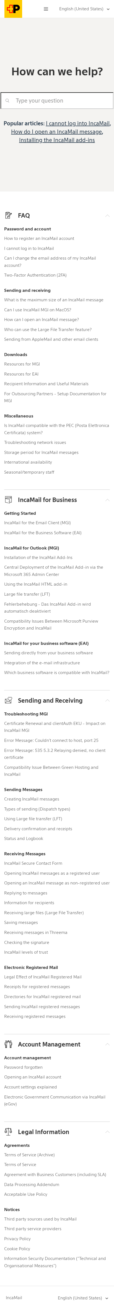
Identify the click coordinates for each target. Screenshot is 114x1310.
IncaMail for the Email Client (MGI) (37, 522)
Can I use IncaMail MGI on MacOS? (37, 309)
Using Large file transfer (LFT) (33, 818)
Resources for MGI (22, 364)
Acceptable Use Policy (25, 1194)
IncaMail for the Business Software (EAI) (43, 532)
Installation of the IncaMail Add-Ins (38, 557)
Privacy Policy (17, 1238)
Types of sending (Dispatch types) (37, 809)
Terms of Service (20, 1164)
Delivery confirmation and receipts (38, 828)
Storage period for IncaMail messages (41, 452)
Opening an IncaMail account (32, 1077)
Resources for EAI (21, 374)
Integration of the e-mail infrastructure (42, 662)
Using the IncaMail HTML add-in (35, 584)
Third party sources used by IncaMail (40, 1219)
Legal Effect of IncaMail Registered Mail (43, 977)
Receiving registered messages (35, 1016)
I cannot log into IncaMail (78, 123)
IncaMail (14, 1297)
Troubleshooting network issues (35, 442)
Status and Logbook (23, 838)
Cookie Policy (17, 1248)
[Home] (15, 9)
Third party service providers (32, 1228)
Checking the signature (26, 942)
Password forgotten (23, 1067)
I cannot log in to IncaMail (29, 248)
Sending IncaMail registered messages (42, 1006)
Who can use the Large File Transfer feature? (48, 329)
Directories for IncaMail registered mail (42, 996)
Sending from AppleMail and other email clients (51, 339)
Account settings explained (30, 1087)
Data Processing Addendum (31, 1184)
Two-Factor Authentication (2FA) (35, 275)
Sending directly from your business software (48, 652)
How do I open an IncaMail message (56, 131)
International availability (28, 462)
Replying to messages (25, 893)
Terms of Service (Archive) (29, 1154)
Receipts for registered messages (37, 986)
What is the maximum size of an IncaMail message (53, 299)
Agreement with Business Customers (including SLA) (55, 1174)
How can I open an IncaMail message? (41, 319)
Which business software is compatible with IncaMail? (56, 672)
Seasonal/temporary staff (29, 472)
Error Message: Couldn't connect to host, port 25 (51, 740)
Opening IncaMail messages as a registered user (52, 873)
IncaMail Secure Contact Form (33, 863)
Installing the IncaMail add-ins (57, 140)
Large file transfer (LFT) (27, 594)
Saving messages (21, 922)
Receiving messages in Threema (36, 932)
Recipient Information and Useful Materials (46, 383)
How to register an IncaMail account (39, 238)
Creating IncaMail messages (31, 799)
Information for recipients (29, 902)
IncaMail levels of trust (26, 952)
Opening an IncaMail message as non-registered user (57, 883)
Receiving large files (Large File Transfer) (44, 912)
